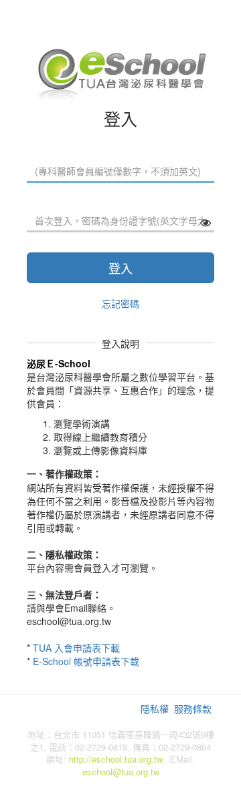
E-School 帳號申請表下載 (86, 661)
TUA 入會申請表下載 (76, 647)
